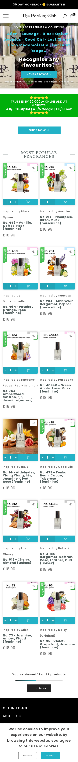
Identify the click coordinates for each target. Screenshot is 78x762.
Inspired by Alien (16, 630)
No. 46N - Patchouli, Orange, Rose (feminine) (20, 310)
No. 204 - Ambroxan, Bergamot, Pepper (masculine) (57, 304)
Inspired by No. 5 (16, 467)
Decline (27, 755)
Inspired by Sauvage (56, 295)
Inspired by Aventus (55, 211)
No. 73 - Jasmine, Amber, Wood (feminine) (17, 638)
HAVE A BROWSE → (39, 74)
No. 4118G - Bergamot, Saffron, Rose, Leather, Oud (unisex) (56, 558)
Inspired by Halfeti (54, 548)
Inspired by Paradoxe (56, 380)
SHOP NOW (37, 130)
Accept (50, 755)
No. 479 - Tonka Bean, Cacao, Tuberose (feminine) (53, 477)
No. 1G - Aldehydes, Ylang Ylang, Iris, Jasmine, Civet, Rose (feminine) (19, 477)
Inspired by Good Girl (56, 467)
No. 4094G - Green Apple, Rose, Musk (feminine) (55, 388)
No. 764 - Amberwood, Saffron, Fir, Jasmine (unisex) (18, 395)
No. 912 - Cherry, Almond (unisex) (17, 561)
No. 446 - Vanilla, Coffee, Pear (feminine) (17, 225)
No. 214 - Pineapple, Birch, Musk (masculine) (56, 220)
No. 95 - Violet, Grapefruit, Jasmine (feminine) (57, 644)
